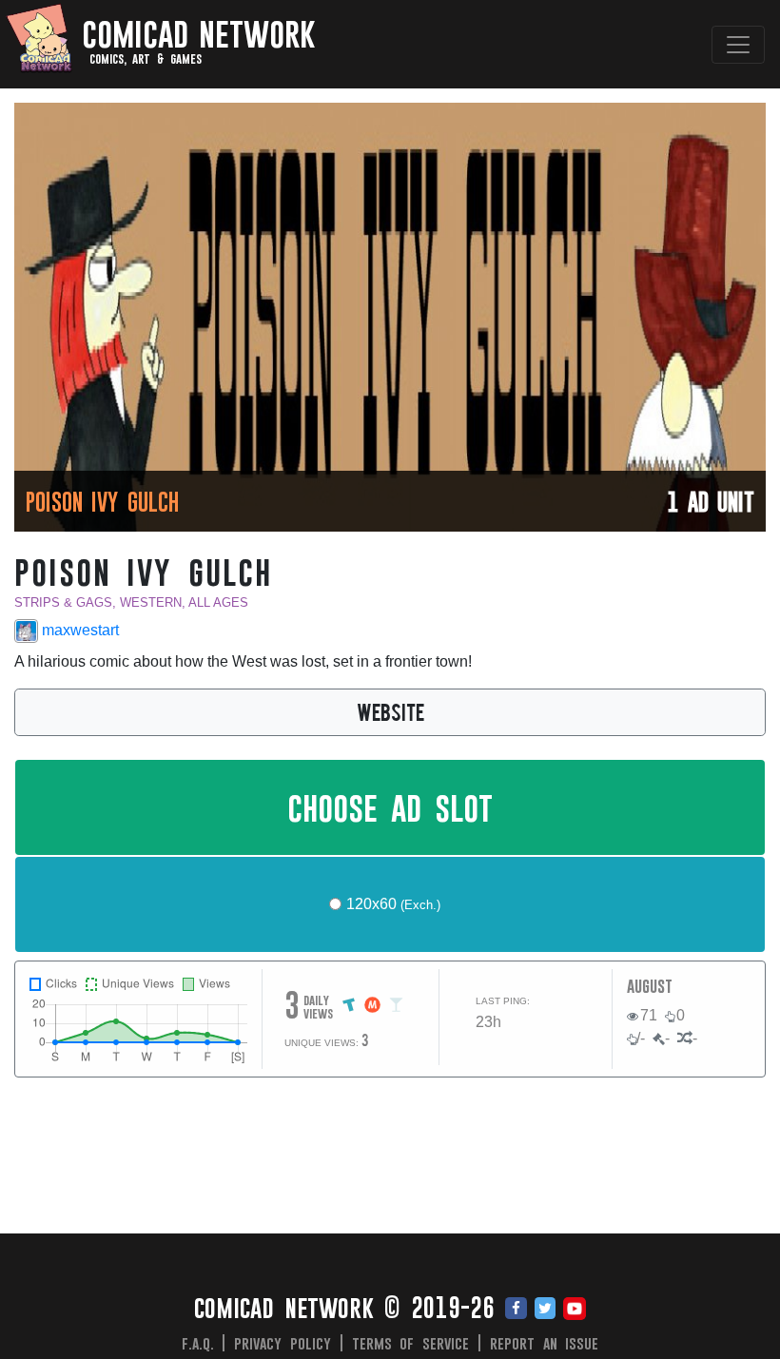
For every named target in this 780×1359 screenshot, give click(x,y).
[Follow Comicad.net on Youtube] (574, 1309)
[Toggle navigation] (738, 45)
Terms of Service (411, 1342)
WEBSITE (390, 711)
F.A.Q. (198, 1342)
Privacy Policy (282, 1342)
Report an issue (544, 1342)
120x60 (393, 904)
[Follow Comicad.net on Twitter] (545, 1309)
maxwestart (78, 630)
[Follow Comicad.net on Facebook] (516, 1309)
